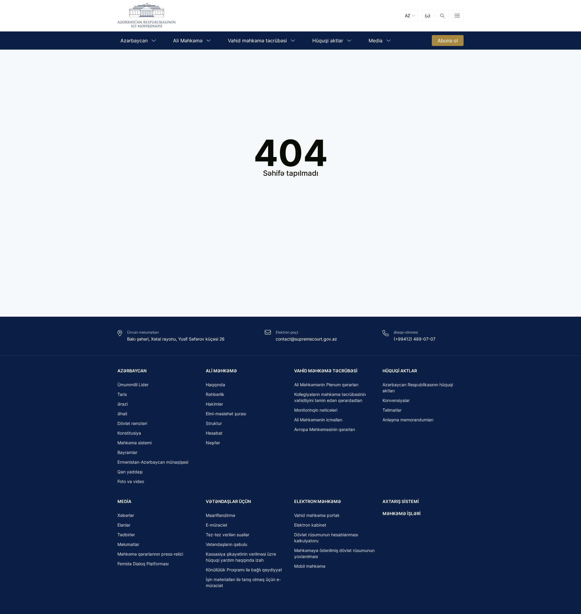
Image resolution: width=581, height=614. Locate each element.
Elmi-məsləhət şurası (226, 413)
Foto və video (130, 481)
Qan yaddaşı (130, 471)
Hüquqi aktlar (399, 370)
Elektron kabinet (310, 524)
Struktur (214, 423)
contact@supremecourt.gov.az (306, 338)
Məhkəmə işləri (401, 513)
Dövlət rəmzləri (132, 423)
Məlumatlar (128, 544)
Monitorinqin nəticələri (315, 410)
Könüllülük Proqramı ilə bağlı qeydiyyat (244, 569)
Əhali (122, 413)
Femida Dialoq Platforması (143, 563)
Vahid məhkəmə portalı (316, 515)
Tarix (122, 394)
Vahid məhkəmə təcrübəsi (325, 370)
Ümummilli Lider (133, 384)
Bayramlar (127, 452)
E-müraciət (216, 524)
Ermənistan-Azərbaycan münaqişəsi (152, 462)
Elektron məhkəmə (317, 501)
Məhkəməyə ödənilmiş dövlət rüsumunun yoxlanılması (334, 553)
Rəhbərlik (215, 394)
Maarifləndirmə (220, 515)
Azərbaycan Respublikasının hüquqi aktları (417, 387)
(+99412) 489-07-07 (414, 338)
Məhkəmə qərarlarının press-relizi (150, 554)
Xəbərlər (125, 515)
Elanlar (123, 524)
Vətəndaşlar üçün (228, 501)
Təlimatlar (392, 410)
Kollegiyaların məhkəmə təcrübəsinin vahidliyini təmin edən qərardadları (330, 397)
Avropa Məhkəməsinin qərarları (324, 429)
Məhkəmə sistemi (134, 442)
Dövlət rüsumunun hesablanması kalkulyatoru (326, 537)
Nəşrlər (213, 442)
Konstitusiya (129, 433)
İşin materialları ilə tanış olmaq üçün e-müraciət (243, 582)
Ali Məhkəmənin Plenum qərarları (326, 384)
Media (124, 501)
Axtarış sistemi (400, 501)
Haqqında (215, 384)
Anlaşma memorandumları (407, 419)
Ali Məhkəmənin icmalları (318, 419)
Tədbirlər (126, 534)
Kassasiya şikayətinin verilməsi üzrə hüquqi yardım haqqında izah (241, 557)
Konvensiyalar (396, 400)
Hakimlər (214, 404)
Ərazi (122, 404)
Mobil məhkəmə (309, 566)
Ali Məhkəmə (221, 370)
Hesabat (214, 433)
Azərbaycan (131, 370)
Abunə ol (448, 41)
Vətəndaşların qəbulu (226, 544)
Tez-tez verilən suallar (227, 534)
